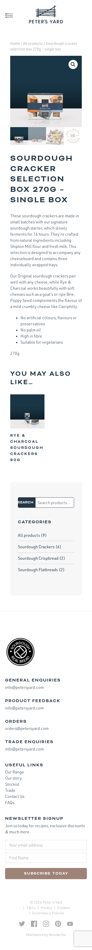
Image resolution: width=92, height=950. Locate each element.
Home (15, 43)
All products (33, 43)
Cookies (63, 907)
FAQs (9, 802)
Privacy (46, 907)
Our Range (14, 771)
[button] (73, 64)
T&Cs (31, 907)
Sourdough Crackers (36, 546)
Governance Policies (48, 913)
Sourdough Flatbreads (38, 569)
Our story (13, 778)
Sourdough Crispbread (38, 558)
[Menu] (12, 15)
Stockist (12, 784)
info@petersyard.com (24, 687)
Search (25, 502)
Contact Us (14, 796)
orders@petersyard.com (27, 728)
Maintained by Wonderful (46, 934)
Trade (10, 790)
